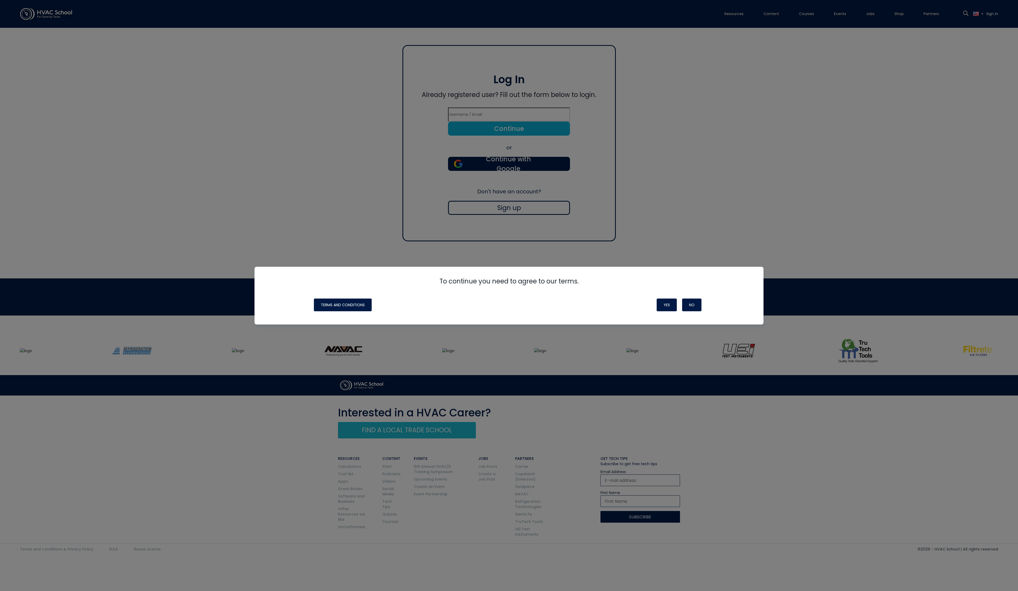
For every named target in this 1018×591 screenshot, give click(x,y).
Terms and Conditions (343, 305)
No (692, 305)
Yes (667, 305)
